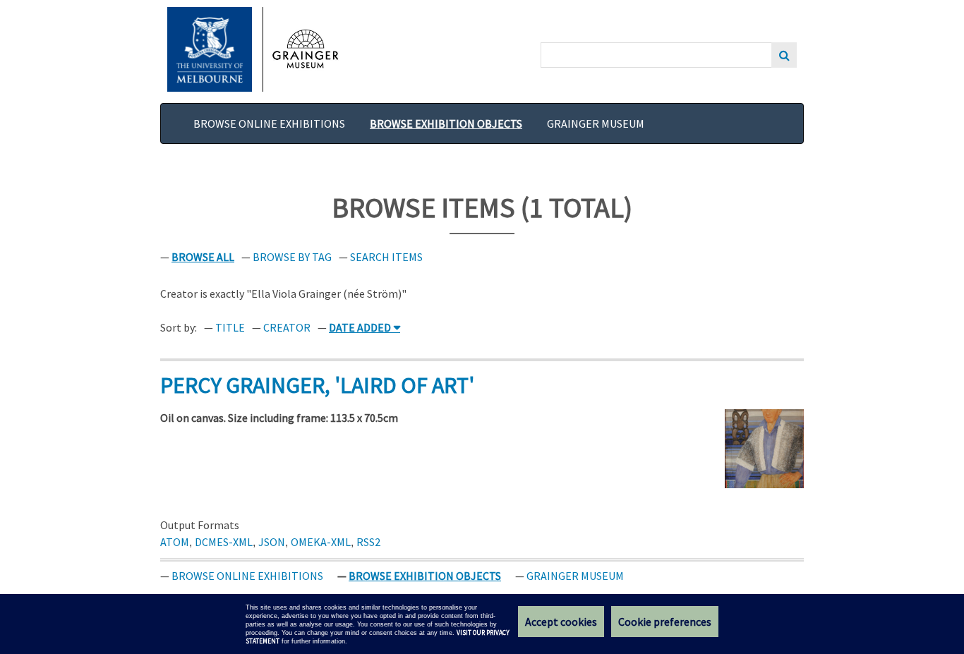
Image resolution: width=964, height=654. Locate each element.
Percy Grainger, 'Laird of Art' (317, 385)
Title (230, 327)
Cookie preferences (664, 621)
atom (174, 542)
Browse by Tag (292, 257)
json (271, 542)
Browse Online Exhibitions (269, 123)
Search (784, 55)
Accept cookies (561, 621)
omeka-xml (321, 542)
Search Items (386, 257)
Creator (287, 327)
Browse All (202, 257)
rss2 (368, 542)
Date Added (360, 327)
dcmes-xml (224, 542)
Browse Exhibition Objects (446, 123)
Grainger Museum (595, 123)
